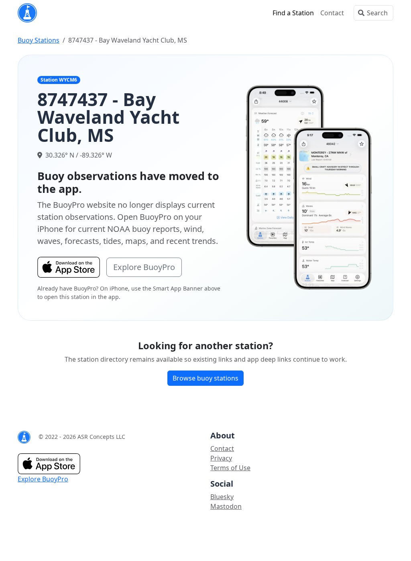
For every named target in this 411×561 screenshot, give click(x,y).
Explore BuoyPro (144, 267)
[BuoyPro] (27, 13)
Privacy (221, 458)
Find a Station (293, 12)
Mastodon (226, 506)
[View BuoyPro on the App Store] (309, 186)
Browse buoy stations (205, 378)
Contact (332, 12)
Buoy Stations (38, 40)
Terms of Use (230, 467)
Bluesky (222, 496)
